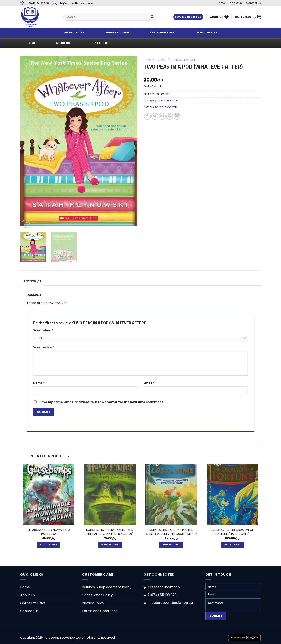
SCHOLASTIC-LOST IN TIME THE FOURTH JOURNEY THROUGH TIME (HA (171, 532)
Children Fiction (182, 60)
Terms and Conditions (99, 610)
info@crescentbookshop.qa (75, 3)
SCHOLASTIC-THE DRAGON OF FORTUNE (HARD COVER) (232, 532)
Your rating (43, 330)
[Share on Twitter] (154, 116)
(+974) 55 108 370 (37, 3)
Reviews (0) (32, 281)
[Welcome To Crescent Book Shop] (38, 17)
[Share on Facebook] (147, 116)
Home (221, 3)
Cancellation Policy (97, 595)
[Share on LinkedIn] (177, 116)
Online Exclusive (33, 603)
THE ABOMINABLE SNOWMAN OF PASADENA (48, 532)
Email (149, 383)
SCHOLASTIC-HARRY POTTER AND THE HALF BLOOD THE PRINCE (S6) (110, 532)
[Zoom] (26, 224)
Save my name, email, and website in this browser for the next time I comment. (101, 402)
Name (39, 383)
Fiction (161, 60)
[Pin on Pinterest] (169, 116)
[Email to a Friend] (162, 116)
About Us (236, 3)
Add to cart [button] (48, 544)
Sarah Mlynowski (166, 107)
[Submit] (152, 17)
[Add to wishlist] (26, 62)
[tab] (32, 281)
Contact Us (253, 3)
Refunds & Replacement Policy (106, 587)
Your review (43, 347)
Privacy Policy (93, 603)
